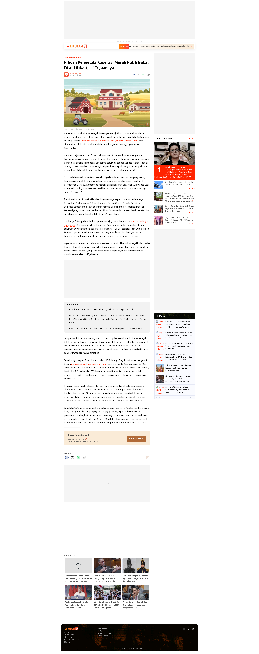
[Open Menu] (67, 46)
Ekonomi (68, 57)
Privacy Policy (69, 635)
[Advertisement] (129, 20)
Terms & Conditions (71, 640)
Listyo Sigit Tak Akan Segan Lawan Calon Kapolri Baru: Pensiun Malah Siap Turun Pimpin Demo (178, 335)
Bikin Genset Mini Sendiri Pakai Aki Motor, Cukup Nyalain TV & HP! (179, 183)
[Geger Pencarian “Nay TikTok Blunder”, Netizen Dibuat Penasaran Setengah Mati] (158, 220)
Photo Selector (103, 636)
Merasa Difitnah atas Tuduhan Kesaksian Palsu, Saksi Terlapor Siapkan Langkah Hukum (177, 389)
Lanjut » (190, 397)
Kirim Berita (135, 438)
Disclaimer (68, 637)
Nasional (77, 57)
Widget (100, 631)
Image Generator (104, 633)
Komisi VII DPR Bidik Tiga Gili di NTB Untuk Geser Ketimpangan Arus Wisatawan (105, 328)
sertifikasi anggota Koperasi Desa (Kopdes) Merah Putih (109, 140)
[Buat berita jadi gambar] (148, 457)
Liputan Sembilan (138, 649)
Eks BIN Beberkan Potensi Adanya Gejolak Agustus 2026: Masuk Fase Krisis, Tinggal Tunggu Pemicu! (178, 379)
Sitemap (67, 642)
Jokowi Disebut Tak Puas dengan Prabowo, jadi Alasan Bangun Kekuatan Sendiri (178, 368)
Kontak (66, 632)
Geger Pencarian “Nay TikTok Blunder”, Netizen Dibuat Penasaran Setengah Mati (179, 220)
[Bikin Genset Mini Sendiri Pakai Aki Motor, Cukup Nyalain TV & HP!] (158, 185)
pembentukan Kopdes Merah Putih (89, 364)
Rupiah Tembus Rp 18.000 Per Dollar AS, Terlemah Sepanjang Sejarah (101, 309)
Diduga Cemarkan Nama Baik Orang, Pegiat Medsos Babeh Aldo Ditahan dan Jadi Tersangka (179, 208)
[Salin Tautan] (84, 457)
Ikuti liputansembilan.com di (79, 129)
